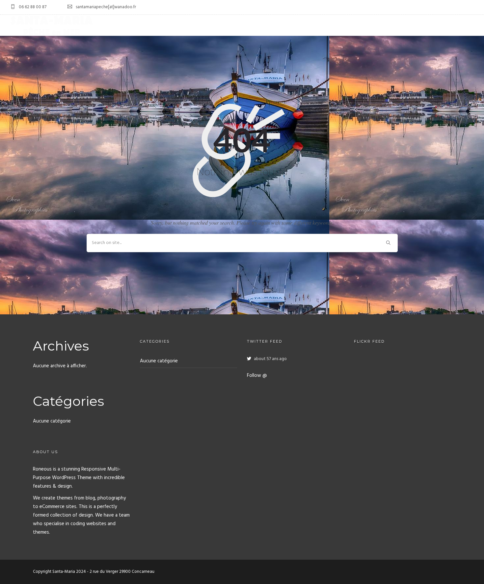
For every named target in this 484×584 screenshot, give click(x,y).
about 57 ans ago (270, 358)
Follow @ (257, 375)
